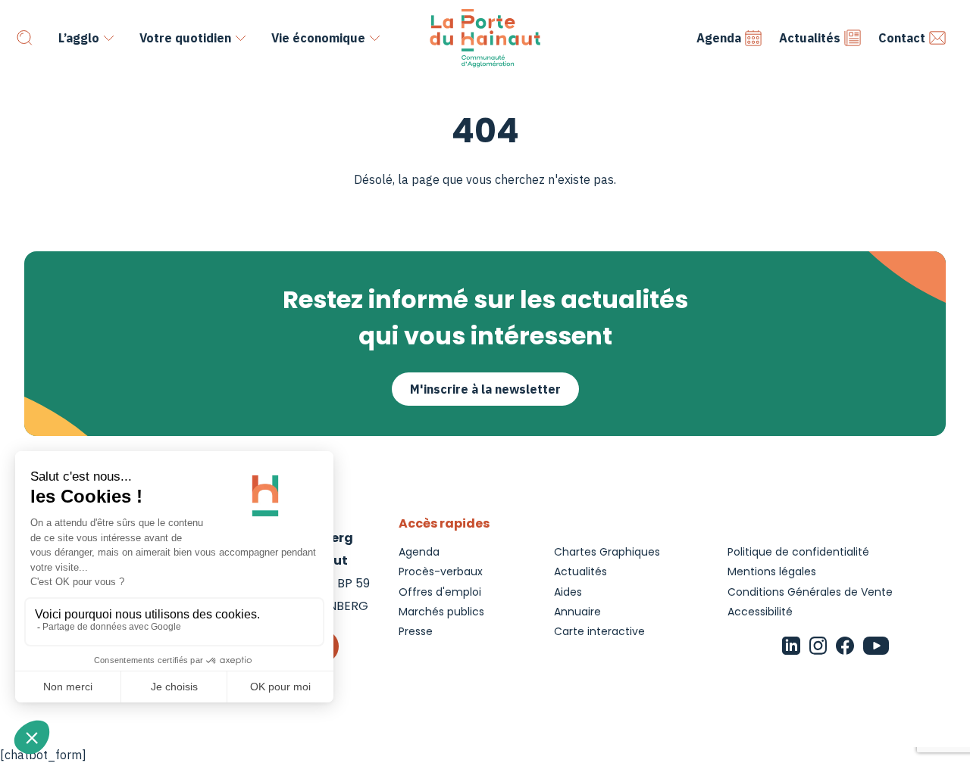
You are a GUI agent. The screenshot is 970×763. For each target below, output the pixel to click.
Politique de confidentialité (798, 551)
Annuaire (577, 611)
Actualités (809, 37)
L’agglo (78, 37)
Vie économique (318, 37)
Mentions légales (772, 571)
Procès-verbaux (441, 571)
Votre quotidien (185, 37)
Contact (901, 37)
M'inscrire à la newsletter (485, 389)
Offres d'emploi (440, 592)
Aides (568, 592)
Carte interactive (599, 631)
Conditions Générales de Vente (810, 592)
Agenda (718, 37)
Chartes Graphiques (607, 551)
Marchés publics (441, 611)
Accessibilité (760, 611)
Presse (416, 631)
